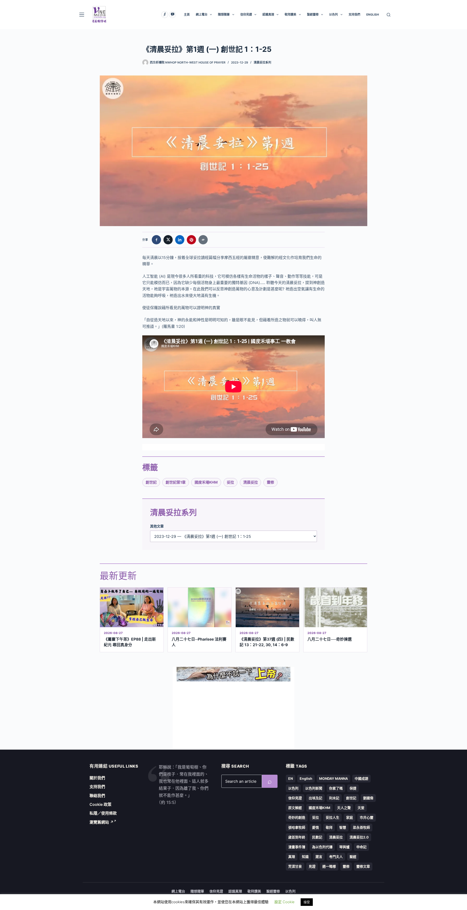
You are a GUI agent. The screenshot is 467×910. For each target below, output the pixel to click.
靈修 (270, 482)
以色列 (333, 14)
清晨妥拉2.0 (359, 837)
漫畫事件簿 (296, 847)
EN (290, 778)
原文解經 (295, 808)
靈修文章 (363, 866)
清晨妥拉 (250, 482)
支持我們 (354, 14)
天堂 (361, 808)
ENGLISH (372, 14)
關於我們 (97, 777)
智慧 (342, 827)
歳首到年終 (296, 837)
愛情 (315, 827)
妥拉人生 (332, 817)
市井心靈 (366, 817)
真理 (291, 857)
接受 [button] (307, 902)
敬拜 (329, 827)
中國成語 (361, 778)
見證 (312, 866)
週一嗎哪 (329, 866)
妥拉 (230, 482)
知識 (305, 857)
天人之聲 (344, 808)
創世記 (151, 482)
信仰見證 (246, 14)
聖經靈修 (313, 14)
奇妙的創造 (296, 817)
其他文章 (157, 526)
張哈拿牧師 (296, 827)
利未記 (334, 798)
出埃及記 (315, 798)
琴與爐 (344, 847)
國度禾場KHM (206, 482)
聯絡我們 (97, 795)
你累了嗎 (336, 788)
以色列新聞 (313, 788)
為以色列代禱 (322, 847)
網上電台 (201, 14)
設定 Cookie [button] (284, 902)
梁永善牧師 (361, 827)
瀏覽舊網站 (102, 822)
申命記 (361, 847)
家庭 (349, 817)
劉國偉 (368, 798)
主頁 (187, 14)
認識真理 (268, 14)
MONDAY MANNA (333, 778)
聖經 (353, 857)
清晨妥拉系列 (262, 62)
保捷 (353, 788)
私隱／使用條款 (103, 813)
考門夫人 (336, 857)
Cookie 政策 (100, 804)
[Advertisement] (233, 715)
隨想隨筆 (224, 14)
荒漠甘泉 (295, 866)
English (306, 778)
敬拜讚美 (290, 14)
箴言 (318, 857)
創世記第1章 (176, 482)
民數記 (317, 837)
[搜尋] (388, 15)
